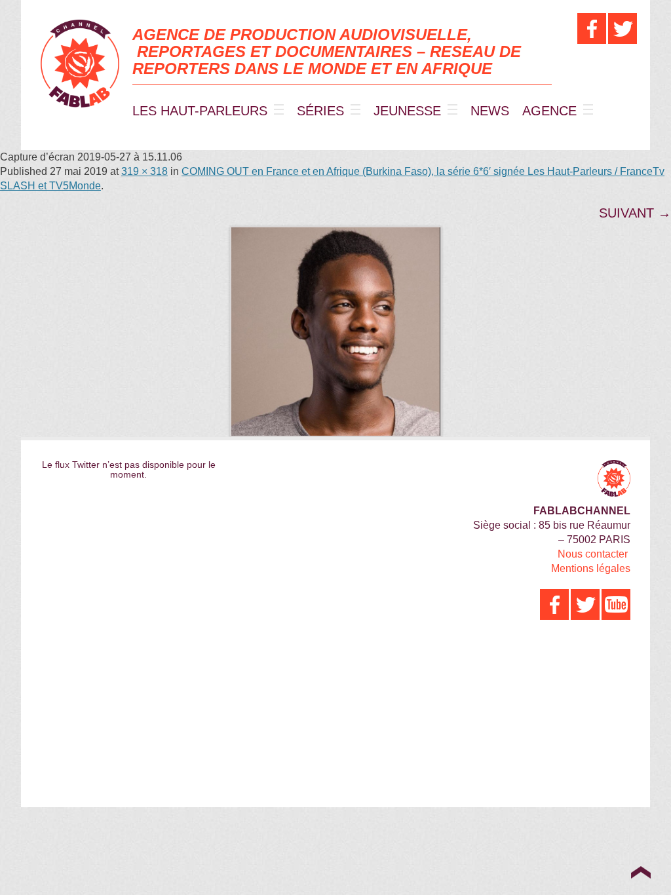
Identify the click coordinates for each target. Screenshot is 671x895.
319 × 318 (144, 171)
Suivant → (635, 213)
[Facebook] (591, 28)
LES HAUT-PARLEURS (199, 110)
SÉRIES (320, 110)
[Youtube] (616, 604)
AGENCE (549, 110)
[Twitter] (622, 28)
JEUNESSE (407, 110)
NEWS (489, 110)
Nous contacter (593, 554)
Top (640, 872)
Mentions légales (590, 568)
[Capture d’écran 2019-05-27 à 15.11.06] (335, 331)
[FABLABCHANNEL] (80, 63)
